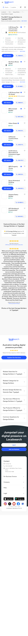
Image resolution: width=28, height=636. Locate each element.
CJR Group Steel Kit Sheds (14, 303)
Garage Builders (16, 12)
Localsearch (3, 12)
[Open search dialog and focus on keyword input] (2, 7)
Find (9, 12)
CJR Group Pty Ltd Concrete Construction (14, 244)
